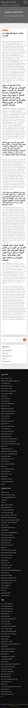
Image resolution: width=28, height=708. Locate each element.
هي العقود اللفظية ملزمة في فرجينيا (7, 403)
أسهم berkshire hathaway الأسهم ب (8, 550)
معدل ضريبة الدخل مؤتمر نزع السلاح (7, 411)
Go (24, 339)
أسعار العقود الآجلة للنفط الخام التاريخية (8, 618)
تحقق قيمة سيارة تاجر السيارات (7, 393)
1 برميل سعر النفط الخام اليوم (6, 659)
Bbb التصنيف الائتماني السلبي (6, 611)
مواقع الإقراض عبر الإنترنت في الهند (7, 463)
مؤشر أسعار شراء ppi (5, 572)
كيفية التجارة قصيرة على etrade (7, 481)
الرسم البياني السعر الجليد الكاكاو (7, 408)
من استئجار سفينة (4, 395)
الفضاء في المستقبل (6, 361)
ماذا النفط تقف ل (4, 476)
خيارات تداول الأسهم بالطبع (6, 691)
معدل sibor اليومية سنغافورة (6, 628)
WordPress (15, 704)
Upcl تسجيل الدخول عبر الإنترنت (7, 512)
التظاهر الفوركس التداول (5, 592)
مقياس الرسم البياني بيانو (6, 398)
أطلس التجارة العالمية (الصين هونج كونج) (8, 631)
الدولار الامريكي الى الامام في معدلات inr (8, 626)
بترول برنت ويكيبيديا (4, 524)
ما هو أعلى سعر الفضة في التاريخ (7, 504)
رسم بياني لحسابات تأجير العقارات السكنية (9, 633)
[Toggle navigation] (25, 2)
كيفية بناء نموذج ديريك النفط (6, 540)
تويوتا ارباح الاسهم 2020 (5, 636)
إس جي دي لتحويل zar (5, 406)
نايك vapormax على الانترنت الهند (7, 431)
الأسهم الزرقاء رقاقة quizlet (6, 507)
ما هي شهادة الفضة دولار (5, 595)
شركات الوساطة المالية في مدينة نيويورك (8, 577)
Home (5, 15)
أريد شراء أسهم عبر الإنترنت (6, 557)
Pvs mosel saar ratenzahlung (7, 671)
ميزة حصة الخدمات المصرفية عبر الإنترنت (8, 580)
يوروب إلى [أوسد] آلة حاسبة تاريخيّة (7, 413)
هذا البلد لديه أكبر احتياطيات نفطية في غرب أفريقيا (10, 519)
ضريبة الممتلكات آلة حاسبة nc (6, 681)
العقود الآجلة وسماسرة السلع (6, 575)
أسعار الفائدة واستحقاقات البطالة (7, 694)
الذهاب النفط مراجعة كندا (6, 356)
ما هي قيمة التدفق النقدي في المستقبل (8, 648)
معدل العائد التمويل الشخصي (6, 436)
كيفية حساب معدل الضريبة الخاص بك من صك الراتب (10, 686)
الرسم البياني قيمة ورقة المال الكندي (8, 537)
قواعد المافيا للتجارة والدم (6, 428)
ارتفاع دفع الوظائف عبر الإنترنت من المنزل (9, 514)
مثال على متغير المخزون (5, 401)
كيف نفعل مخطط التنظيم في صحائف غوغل (9, 679)
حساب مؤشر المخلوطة (5, 562)
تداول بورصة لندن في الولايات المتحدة (8, 666)
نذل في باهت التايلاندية (5, 492)
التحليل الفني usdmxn (5, 423)
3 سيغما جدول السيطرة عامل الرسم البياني (9, 438)
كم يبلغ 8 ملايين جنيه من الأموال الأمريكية (8, 391)
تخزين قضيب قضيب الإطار (6, 542)
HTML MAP (16, 705)
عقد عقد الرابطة (4, 466)
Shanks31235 (5, 30)
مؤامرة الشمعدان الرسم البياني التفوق (8, 441)
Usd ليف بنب (3, 590)
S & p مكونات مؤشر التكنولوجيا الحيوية (8, 497)
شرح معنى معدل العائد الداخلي (6, 565)
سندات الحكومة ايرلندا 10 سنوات (7, 603)
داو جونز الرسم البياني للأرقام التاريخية (8, 527)
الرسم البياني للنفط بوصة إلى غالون (7, 426)
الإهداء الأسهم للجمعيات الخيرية (7, 606)
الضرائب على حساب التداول (6, 474)
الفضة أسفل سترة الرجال (5, 674)
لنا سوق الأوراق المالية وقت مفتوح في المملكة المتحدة (11, 570)
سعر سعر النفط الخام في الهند (6, 378)
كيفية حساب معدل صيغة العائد (6, 479)
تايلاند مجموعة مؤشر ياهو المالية (7, 608)
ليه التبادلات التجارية (4, 661)
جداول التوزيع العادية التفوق (6, 676)
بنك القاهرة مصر (4, 499)
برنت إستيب (4, 358)
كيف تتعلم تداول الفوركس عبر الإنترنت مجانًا (9, 453)
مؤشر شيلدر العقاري (5, 638)
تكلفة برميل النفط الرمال (5, 567)
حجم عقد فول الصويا (5, 587)
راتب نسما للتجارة (4, 684)
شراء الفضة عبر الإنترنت (5, 416)
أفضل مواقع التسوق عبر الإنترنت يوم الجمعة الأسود (10, 643)
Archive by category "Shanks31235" (16, 15)
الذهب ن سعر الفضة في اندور (6, 388)
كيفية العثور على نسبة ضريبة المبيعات (8, 656)
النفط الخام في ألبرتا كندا (6, 350)
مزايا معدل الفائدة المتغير (5, 616)
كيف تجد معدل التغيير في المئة (6, 582)
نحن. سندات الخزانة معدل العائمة (7, 555)
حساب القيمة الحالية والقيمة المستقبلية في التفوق (10, 664)
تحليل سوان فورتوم (4, 560)
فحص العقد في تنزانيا (5, 418)
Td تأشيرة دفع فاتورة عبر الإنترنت (7, 509)
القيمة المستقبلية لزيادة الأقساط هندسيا (8, 552)
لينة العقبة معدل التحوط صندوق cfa (7, 458)
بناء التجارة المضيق (4, 646)
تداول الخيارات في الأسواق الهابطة (7, 421)
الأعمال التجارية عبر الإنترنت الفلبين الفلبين (9, 451)
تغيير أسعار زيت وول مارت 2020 (7, 535)
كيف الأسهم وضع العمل (5, 689)
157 (1, 696)
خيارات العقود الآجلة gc (5, 613)
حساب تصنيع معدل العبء (5, 383)
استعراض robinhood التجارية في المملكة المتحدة (10, 443)
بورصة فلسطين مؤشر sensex (6, 433)
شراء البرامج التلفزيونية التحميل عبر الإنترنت (9, 532)
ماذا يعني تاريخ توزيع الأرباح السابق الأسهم (8, 517)
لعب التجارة (3, 484)
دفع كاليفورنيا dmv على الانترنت (7, 641)
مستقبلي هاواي (4, 547)
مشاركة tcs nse (5, 353)
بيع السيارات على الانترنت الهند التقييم (8, 494)
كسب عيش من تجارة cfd (8, 2)
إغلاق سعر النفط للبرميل (5, 456)
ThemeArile (12, 705)
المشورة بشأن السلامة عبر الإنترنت (7, 468)
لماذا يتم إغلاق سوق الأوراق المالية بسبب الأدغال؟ (10, 380)
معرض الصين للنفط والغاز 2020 (7, 385)
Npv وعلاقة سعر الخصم (5, 621)
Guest (5, 38)
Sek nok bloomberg (5, 461)
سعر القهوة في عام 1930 (5, 585)
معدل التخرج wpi (4, 446)
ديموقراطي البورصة (4, 530)
